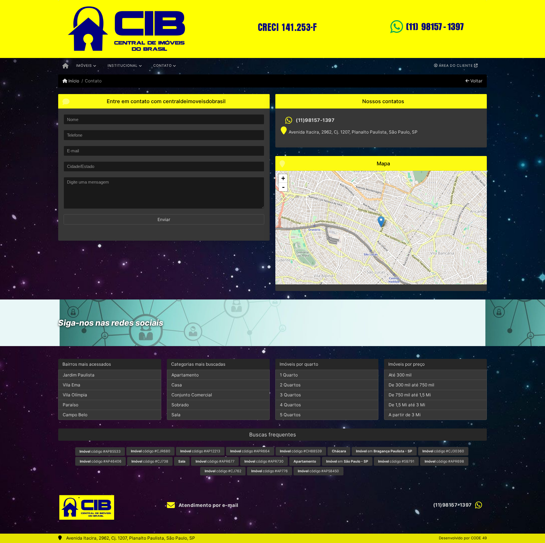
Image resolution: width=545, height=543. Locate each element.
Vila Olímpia (75, 395)
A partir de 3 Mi (405, 414)
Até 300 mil (400, 375)
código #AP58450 (318, 471)
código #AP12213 (200, 451)
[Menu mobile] (65, 66)
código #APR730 (264, 461)
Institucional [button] (123, 65)
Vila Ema (71, 385)
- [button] (283, 187)
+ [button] (283, 178)
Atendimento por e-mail (207, 505)
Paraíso (70, 404)
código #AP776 (269, 471)
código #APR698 (444, 461)
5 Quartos (290, 414)
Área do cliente (456, 65)
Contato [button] (162, 65)
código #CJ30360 (443, 451)
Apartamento (185, 375)
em (384, 451)
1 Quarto (289, 375)
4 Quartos (290, 404)
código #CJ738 (149, 461)
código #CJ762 (223, 471)
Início (73, 81)
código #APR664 (250, 451)
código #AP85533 (100, 451)
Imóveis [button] (84, 65)
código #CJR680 (150, 451)
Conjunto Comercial (191, 395)
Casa (176, 385)
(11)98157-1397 (315, 120)
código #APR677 (215, 461)
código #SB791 (396, 461)
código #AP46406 (100, 461)
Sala (176, 414)
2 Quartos (290, 385)
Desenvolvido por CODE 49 (463, 538)
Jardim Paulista (79, 375)
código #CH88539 (301, 451)
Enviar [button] (164, 219)
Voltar (476, 81)
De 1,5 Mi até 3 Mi (407, 404)
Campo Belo (75, 414)
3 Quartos (290, 395)
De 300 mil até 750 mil (411, 385)
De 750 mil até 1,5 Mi (410, 395)
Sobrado (180, 404)
